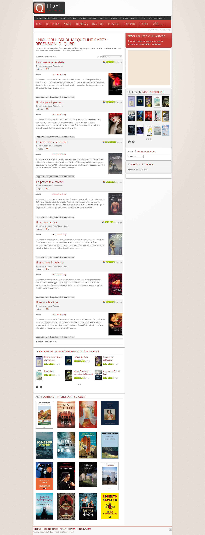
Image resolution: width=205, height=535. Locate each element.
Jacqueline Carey (59, 74)
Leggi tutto (40, 97)
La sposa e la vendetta (50, 62)
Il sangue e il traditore (49, 262)
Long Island (49, 371)
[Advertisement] (149, 67)
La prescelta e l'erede (49, 182)
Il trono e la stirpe (47, 302)
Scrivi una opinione (67, 97)
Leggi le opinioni (52, 97)
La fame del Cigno (81, 357)
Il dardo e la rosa (46, 222)
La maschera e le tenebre (52, 142)
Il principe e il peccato (49, 102)
